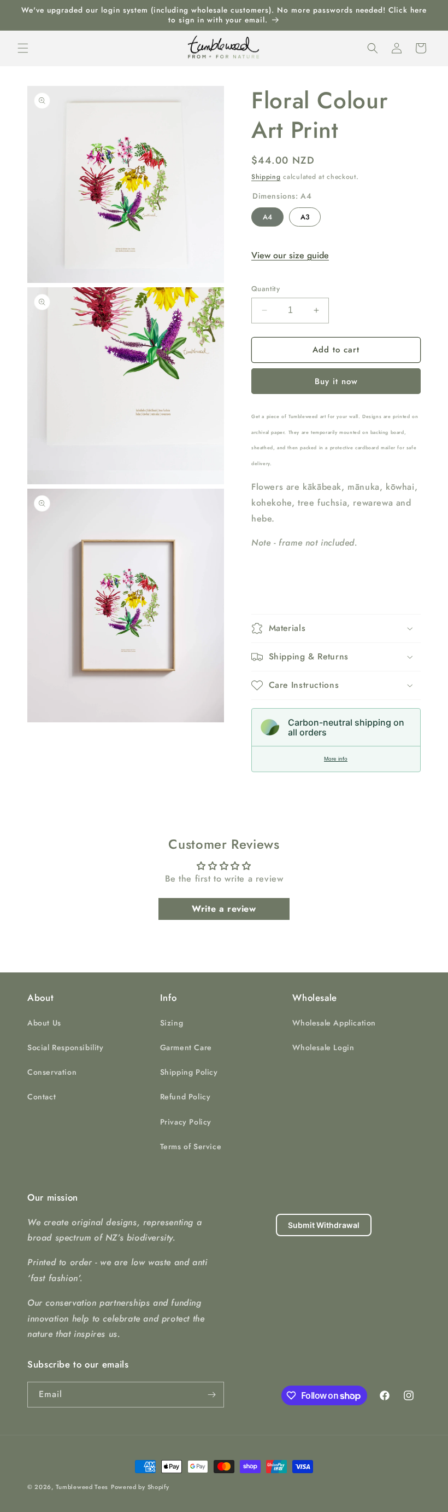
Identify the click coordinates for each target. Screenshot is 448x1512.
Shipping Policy (189, 1072)
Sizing (172, 1022)
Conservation (51, 1072)
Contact (41, 1096)
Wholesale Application (334, 1022)
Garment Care (186, 1047)
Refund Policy (185, 1096)
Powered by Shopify (140, 1486)
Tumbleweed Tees (82, 1486)
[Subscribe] (211, 1394)
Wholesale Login (323, 1047)
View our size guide (290, 255)
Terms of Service (191, 1146)
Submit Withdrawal (323, 1225)
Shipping (266, 177)
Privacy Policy (185, 1121)
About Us (44, 1022)
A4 (267, 214)
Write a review (224, 908)
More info (335, 759)
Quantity (265, 288)
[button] (23, 48)
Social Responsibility (65, 1047)
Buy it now (336, 381)
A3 (305, 214)
